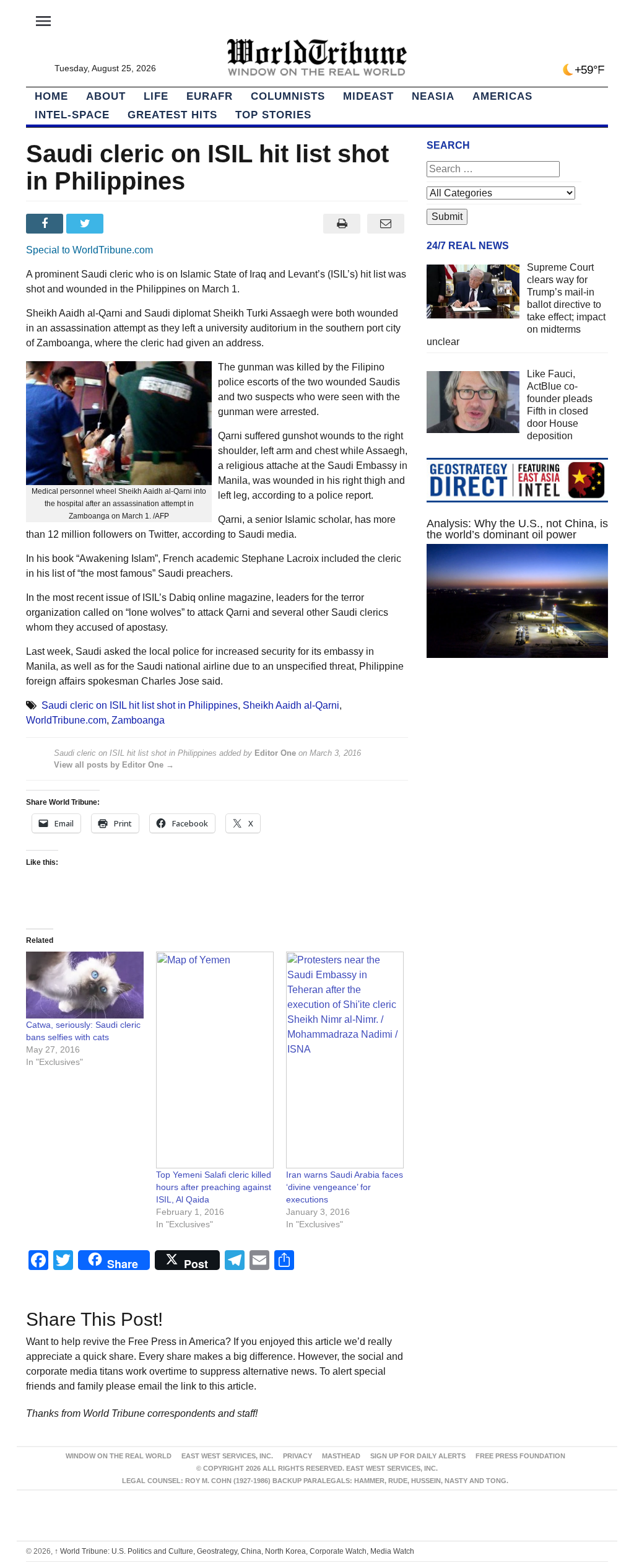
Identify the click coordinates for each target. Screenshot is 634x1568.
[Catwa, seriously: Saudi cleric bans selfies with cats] (85, 985)
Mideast (368, 96)
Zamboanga (138, 720)
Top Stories (273, 115)
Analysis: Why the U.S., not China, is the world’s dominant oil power (517, 529)
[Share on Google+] (127, 224)
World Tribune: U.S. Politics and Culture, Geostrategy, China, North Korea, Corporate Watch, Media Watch (234, 1551)
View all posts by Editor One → (114, 764)
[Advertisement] (517, 775)
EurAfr (209, 96)
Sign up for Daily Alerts (418, 1456)
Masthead (341, 1456)
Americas (502, 96)
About (106, 96)
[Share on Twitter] (86, 224)
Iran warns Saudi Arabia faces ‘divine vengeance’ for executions (344, 1187)
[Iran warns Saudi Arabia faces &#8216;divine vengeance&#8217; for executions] (345, 1060)
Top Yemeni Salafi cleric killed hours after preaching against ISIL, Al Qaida (213, 1187)
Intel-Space (72, 115)
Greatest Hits (172, 115)
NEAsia (433, 96)
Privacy (297, 1456)
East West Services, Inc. (227, 1456)
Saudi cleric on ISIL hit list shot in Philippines (139, 705)
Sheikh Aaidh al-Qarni (291, 705)
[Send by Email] (386, 224)
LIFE (156, 96)
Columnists (288, 96)
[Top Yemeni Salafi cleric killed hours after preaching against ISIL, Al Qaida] (215, 1060)
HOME (51, 96)
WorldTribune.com (66, 720)
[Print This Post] (342, 224)
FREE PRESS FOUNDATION (520, 1456)
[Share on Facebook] (46, 224)
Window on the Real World (119, 1456)
